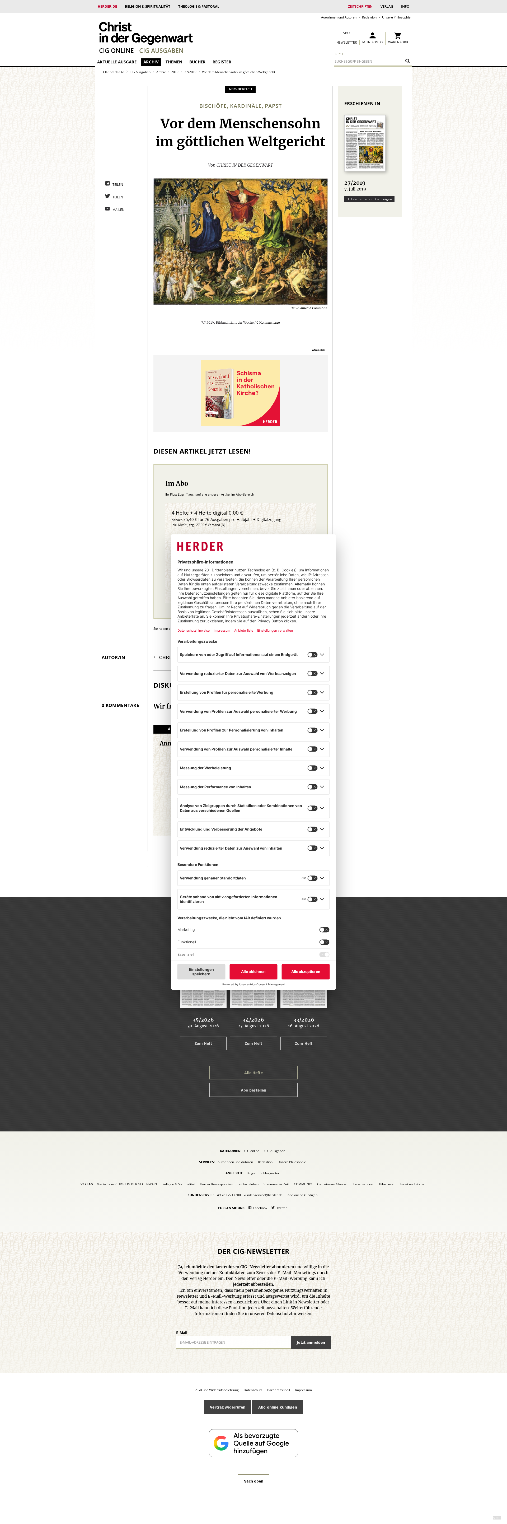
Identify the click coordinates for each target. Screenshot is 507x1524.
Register (222, 62)
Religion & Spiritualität (147, 6)
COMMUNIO (303, 1184)
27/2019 (190, 72)
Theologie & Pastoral (198, 6)
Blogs (251, 1173)
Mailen (118, 209)
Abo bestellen (253, 1090)
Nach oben (253, 1481)
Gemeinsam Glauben (332, 1184)
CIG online (116, 50)
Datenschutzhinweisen (289, 1314)
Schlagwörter (269, 1173)
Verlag (387, 6)
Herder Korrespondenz (217, 1184)
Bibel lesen (387, 1184)
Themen (174, 62)
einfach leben (249, 1184)
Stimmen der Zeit (276, 1184)
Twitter (281, 1208)
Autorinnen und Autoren (338, 17)
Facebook (260, 1208)
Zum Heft (203, 1043)
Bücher (197, 62)
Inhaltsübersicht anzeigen (371, 199)
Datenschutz (253, 1390)
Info (405, 6)
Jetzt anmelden (311, 1342)
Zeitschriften (360, 6)
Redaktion (369, 17)
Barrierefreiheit (278, 1390)
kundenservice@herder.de (263, 1195)
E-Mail (181, 1332)
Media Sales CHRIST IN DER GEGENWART (127, 1184)
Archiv (151, 62)
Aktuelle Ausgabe (117, 62)
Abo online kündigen (302, 1195)
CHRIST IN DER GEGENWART (245, 165)
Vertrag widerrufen (227, 1407)
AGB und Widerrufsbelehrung (217, 1390)
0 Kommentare (268, 322)
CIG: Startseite (113, 72)
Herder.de (107, 6)
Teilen (117, 184)
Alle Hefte (253, 1072)
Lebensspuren (363, 1184)
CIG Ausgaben (161, 50)
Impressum (303, 1390)
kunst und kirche (412, 1184)
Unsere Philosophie (396, 17)
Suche (340, 54)
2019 (175, 72)
